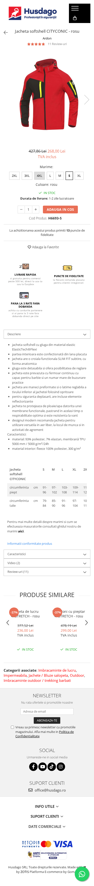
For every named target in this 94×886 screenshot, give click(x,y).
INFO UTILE (45, 806)
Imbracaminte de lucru (57, 670)
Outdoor (77, 675)
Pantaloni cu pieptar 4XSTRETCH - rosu (68, 613)
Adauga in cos (60, 209)
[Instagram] (61, 766)
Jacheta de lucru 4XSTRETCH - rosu (25, 613)
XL (79, 175)
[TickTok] (51, 766)
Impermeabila (15, 675)
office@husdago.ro (50, 790)
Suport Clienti (45, 816)
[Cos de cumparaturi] (75, 18)
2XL (14, 175)
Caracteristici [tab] (16, 554)
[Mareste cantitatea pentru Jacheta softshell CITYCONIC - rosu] (35, 209)
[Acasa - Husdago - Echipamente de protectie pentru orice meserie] (33, 13)
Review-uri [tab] (17, 571)
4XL (39, 175)
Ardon (47, 38)
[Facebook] (33, 766)
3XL (27, 175)
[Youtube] (42, 766)
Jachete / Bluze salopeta (48, 675)
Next (86, 100)
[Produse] (75, 9)
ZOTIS (24, 872)
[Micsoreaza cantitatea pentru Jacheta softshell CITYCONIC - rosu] (21, 209)
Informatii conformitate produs (29, 543)
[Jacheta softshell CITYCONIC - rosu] (47, 94)
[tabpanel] (47, 94)
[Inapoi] (3, 32)
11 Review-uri (57, 44)
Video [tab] (13, 563)
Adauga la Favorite (45, 247)
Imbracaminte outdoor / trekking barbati (37, 680)
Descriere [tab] (14, 334)
